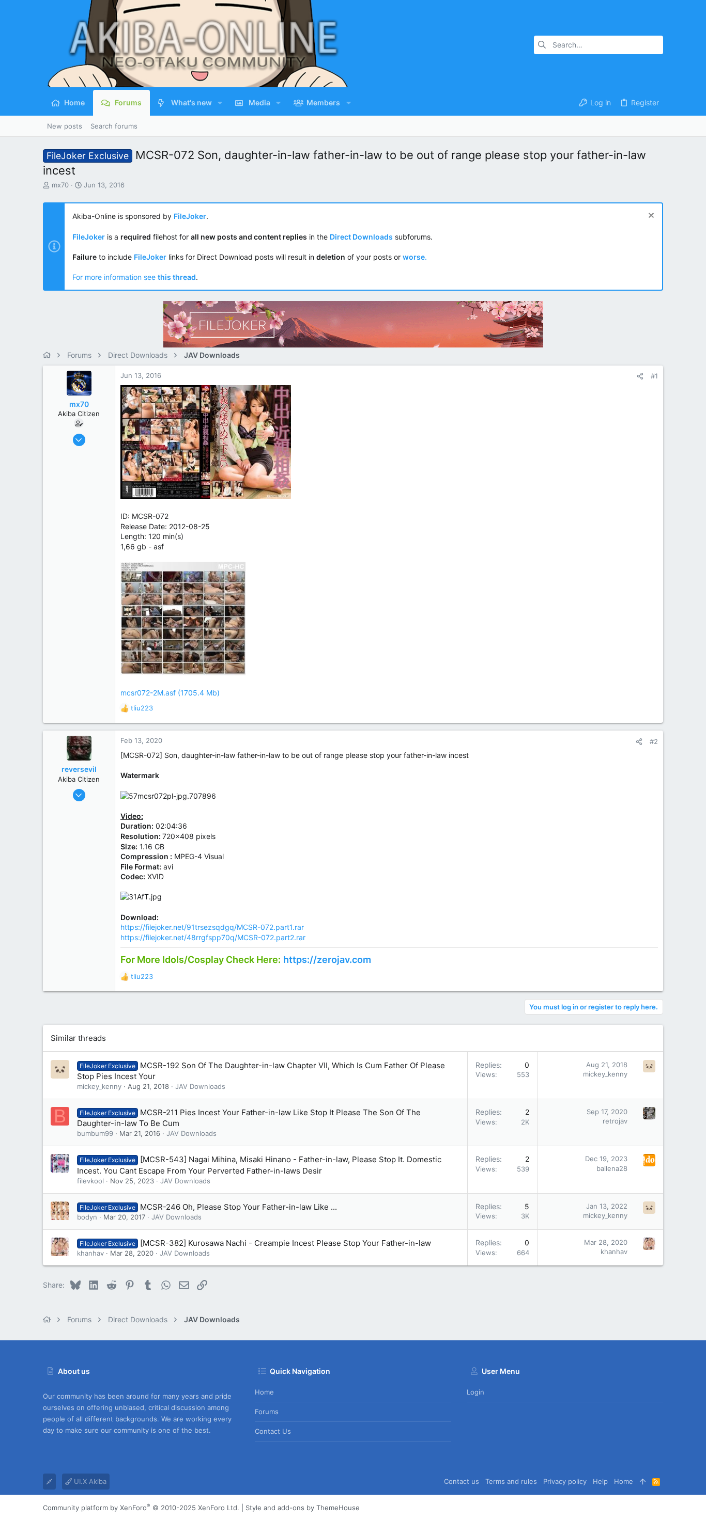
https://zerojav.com (327, 959)
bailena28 (611, 1168)
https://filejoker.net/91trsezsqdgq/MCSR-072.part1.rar (212, 927)
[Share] (640, 376)
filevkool (90, 1181)
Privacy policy (565, 1481)
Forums (267, 1411)
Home (264, 1392)
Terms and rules (511, 1481)
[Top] (642, 1481)
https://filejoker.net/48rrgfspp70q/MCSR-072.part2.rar (212, 937)
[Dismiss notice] (650, 216)
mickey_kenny (99, 1086)
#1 (654, 376)
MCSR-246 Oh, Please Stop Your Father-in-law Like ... (238, 1207)
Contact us (273, 1431)
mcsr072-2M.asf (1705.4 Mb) (170, 692)
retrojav (615, 1121)
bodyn (87, 1217)
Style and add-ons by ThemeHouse (302, 1507)
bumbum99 (95, 1133)
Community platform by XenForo (141, 1507)
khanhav (90, 1253)
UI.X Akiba (89, 1481)
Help (600, 1481)
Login (475, 1392)
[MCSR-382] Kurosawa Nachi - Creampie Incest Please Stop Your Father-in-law (285, 1243)
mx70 (60, 185)
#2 (654, 741)
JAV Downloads (200, 1086)
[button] (220, 103)
